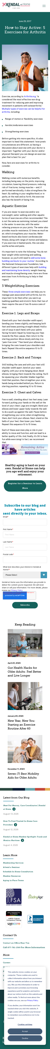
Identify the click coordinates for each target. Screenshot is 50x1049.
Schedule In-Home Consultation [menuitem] (18, 872)
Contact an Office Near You (16, 943)
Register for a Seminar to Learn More (25, 486)
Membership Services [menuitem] (13, 863)
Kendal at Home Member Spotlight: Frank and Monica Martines (25, 838)
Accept (25, 1031)
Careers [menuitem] (6, 963)
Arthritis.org (30, 96)
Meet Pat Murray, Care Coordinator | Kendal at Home (24, 807)
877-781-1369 (14, 948)
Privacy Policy (32, 1000)
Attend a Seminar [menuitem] (11, 867)
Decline (25, 1038)
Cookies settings (25, 1024)
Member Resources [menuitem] (12, 876)
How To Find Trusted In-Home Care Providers (20, 823)
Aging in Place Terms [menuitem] (13, 881)
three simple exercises (19, 292)
